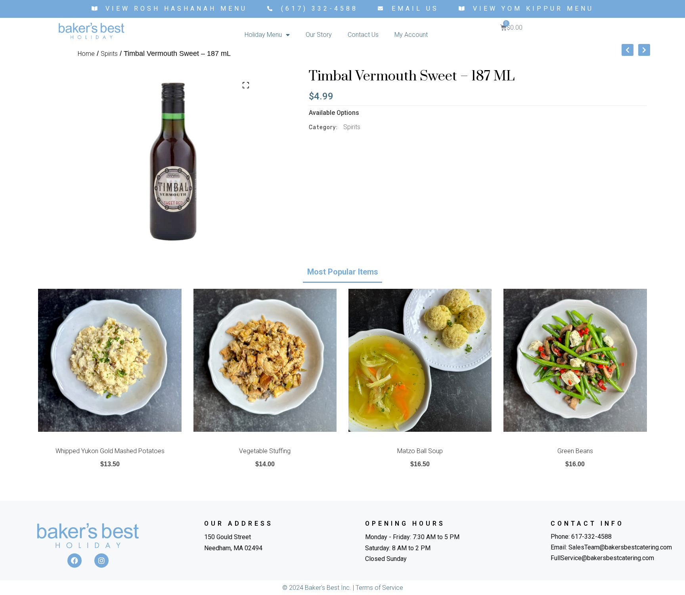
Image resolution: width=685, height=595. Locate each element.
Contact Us (363, 34)
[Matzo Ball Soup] (420, 360)
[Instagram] (101, 560)
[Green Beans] (575, 360)
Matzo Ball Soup (420, 451)
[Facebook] (74, 560)
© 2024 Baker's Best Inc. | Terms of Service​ (342, 587)
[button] (246, 85)
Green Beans (575, 451)
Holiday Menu (263, 34)
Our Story (319, 34)
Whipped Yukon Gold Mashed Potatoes (110, 451)
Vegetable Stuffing (265, 451)
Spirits (109, 53)
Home (86, 53)
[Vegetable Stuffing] (265, 360)
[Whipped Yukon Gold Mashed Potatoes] (109, 360)
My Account (411, 34)
